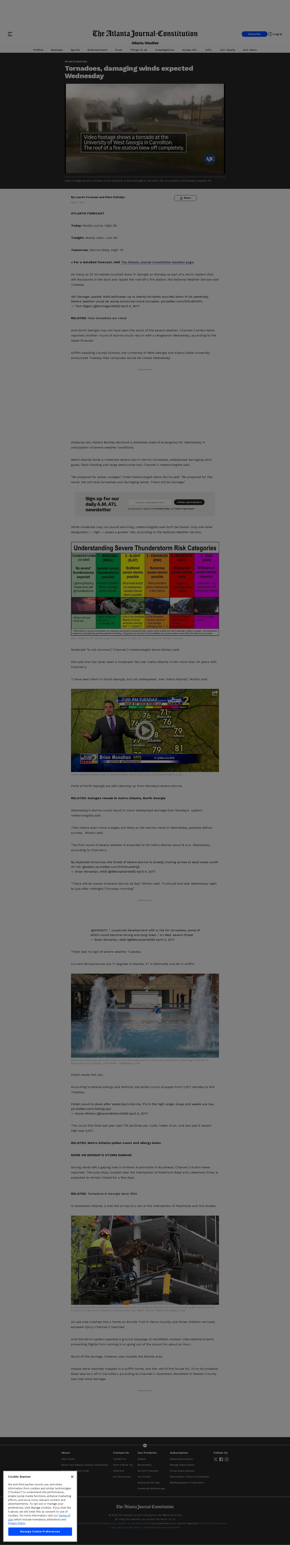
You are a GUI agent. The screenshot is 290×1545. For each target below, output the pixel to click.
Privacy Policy (16, 1523)
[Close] (72, 1476)
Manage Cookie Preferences (40, 1531)
